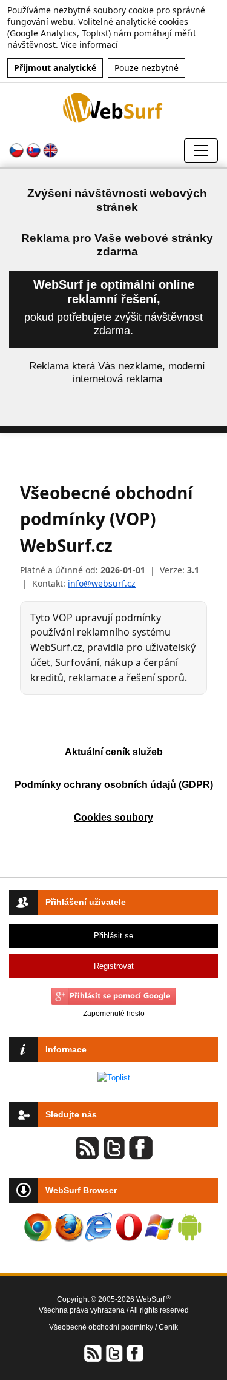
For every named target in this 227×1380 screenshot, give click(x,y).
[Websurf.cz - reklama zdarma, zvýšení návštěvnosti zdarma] (113, 107)
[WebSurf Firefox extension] (68, 1227)
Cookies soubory (113, 817)
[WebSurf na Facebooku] (134, 1353)
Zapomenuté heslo (114, 1013)
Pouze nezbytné (146, 67)
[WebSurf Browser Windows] (159, 1227)
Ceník (168, 1327)
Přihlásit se (113, 935)
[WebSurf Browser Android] (189, 1227)
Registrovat (114, 966)
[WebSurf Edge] (99, 1227)
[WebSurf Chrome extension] (38, 1227)
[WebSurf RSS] (93, 1353)
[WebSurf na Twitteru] (114, 1353)
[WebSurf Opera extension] (129, 1227)
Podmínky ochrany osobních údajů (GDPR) (114, 784)
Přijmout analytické (55, 67)
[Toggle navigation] (201, 150)
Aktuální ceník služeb (114, 752)
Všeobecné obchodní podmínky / (104, 1327)
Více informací (89, 44)
